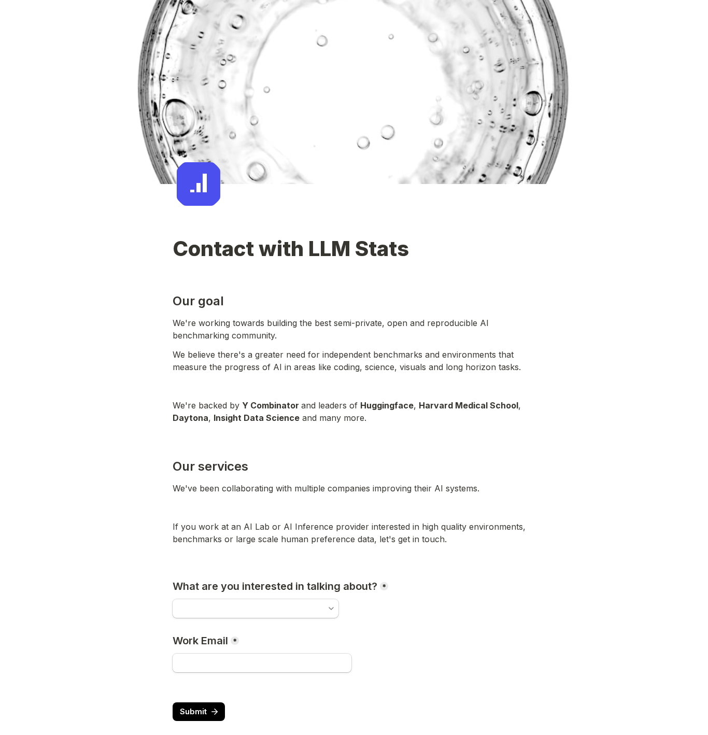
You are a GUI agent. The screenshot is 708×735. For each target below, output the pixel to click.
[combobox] (251, 608)
